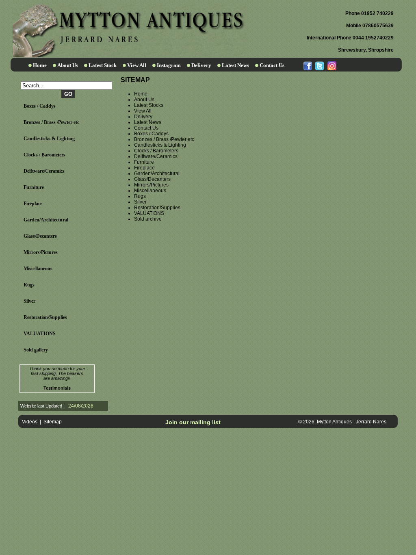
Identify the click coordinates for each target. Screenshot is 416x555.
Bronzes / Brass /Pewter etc (51, 122)
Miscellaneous (38, 268)
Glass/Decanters (40, 236)
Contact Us (272, 65)
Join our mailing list (193, 422)
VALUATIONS (40, 333)
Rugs (29, 285)
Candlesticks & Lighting (49, 138)
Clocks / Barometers (44, 155)
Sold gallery (36, 350)
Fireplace (33, 203)
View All (136, 65)
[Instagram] (331, 65)
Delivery (201, 65)
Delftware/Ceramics (44, 171)
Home (40, 65)
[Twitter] (319, 65)
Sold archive (148, 219)
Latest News (235, 65)
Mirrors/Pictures (41, 252)
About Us (67, 65)
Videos (29, 422)
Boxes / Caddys (40, 106)
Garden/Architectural (46, 220)
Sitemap (52, 422)
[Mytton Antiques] (128, 56)
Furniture (34, 187)
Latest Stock (103, 65)
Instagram (169, 65)
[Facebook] (307, 65)
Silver (29, 301)
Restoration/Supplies (45, 317)
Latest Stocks (148, 105)
